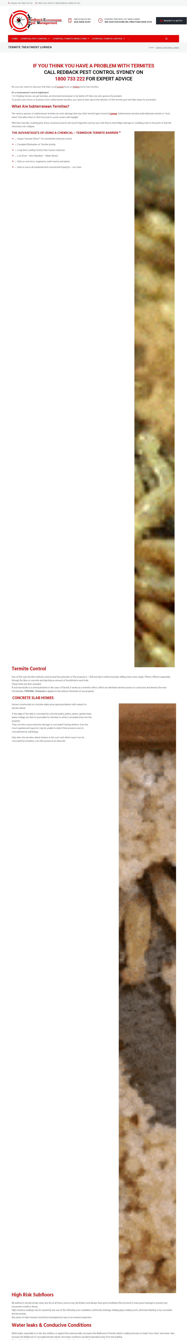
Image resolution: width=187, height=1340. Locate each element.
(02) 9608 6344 (82, 22)
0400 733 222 (27, 3)
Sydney (76, 87)
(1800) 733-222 (74, 3)
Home (151, 47)
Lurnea (60, 87)
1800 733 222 (70, 79)
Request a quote (173, 20)
